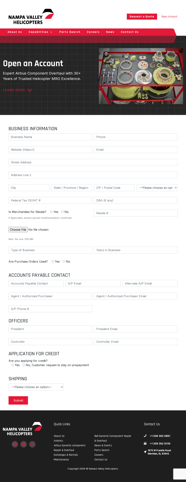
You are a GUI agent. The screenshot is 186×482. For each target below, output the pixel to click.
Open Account (169, 16)
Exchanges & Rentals (66, 455)
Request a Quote (142, 16)
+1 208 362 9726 (160, 444)
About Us (15, 32)
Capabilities (38, 32)
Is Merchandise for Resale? (40, 214)
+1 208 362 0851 (160, 436)
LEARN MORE (14, 90)
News (110, 32)
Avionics (58, 441)
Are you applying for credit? (49, 363)
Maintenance (61, 460)
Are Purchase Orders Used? (39, 261)
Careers (93, 32)
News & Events (103, 445)
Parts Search (69, 32)
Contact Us (130, 32)
